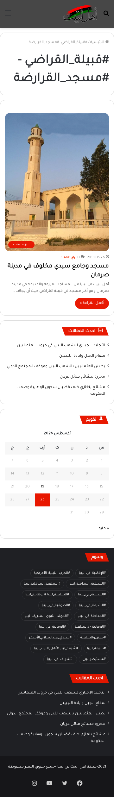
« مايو (103, 529)
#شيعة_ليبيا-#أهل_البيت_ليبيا (56, 648)
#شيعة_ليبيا (96, 648)
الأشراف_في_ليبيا (60, 659)
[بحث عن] (106, 16)
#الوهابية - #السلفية (90, 627)
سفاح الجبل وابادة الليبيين (82, 356)
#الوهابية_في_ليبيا (52, 627)
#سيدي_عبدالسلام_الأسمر (50, 638)
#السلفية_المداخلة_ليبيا (87, 584)
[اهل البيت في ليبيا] (80, 13)
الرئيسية (97, 43)
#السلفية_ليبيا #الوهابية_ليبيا (47, 595)
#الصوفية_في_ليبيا (56, 605)
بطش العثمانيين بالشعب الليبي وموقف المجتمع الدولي (56, 366)
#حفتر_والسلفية (93, 638)
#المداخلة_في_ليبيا (92, 616)
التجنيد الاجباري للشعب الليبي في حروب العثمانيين (61, 345)
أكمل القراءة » (92, 303)
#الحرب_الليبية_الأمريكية (52, 573)
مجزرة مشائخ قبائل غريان (82, 377)
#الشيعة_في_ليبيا (92, 605)
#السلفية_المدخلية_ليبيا (42, 584)
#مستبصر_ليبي (94, 659)
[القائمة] (8, 16)
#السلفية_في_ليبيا (92, 595)
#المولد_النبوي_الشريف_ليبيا (46, 616)
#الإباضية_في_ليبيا (92, 573)
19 (42, 487)
